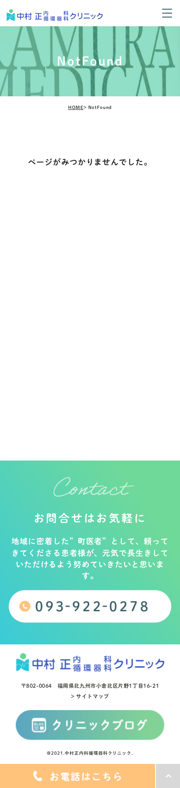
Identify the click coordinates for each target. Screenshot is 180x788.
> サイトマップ (90, 696)
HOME (76, 107)
